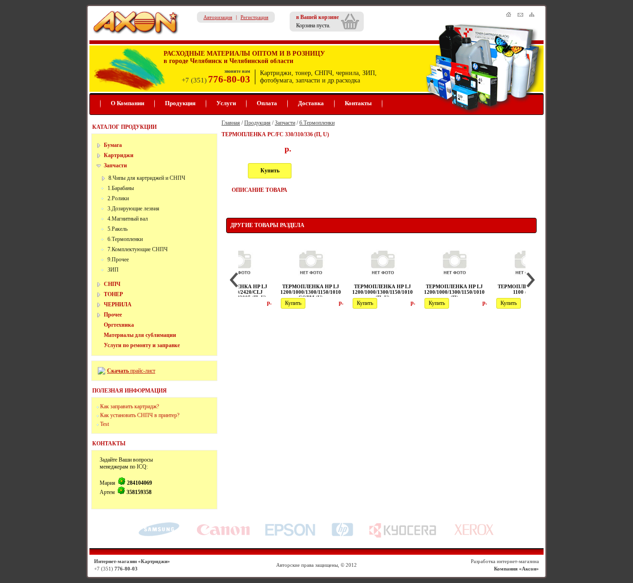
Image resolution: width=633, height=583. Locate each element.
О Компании (127, 103)
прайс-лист (142, 371)
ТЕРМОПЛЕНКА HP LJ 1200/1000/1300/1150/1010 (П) (416, 292)
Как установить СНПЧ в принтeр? (139, 415)
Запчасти (115, 165)
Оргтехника (119, 325)
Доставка (311, 103)
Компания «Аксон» (516, 568)
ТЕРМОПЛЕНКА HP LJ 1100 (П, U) (488, 289)
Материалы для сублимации (140, 335)
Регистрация (254, 17)
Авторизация (217, 17)
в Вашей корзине (317, 17)
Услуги (226, 103)
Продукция (180, 103)
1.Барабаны (121, 188)
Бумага (113, 145)
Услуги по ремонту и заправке (142, 345)
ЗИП (113, 269)
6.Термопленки (125, 239)
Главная (231, 123)
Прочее (113, 314)
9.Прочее (118, 259)
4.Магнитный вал (128, 218)
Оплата (267, 103)
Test (104, 424)
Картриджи (118, 155)
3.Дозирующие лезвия (133, 208)
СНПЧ (112, 284)
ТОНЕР (113, 294)
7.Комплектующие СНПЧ (138, 249)
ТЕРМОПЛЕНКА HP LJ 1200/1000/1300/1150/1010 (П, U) (345, 292)
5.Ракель (117, 229)
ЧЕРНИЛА (118, 304)
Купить (269, 170)
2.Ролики (118, 198)
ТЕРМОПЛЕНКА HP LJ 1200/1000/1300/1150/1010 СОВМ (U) (273, 292)
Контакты (358, 103)
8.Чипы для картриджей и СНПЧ (146, 178)
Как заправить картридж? (129, 406)
